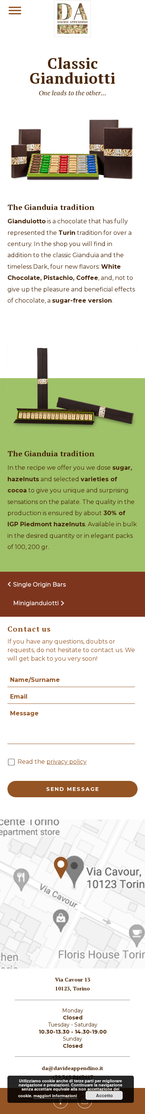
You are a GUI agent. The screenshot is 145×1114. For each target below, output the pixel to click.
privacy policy (66, 761)
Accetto (104, 1095)
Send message (72, 789)
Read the (52, 761)
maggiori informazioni (55, 1095)
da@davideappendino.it (72, 1068)
